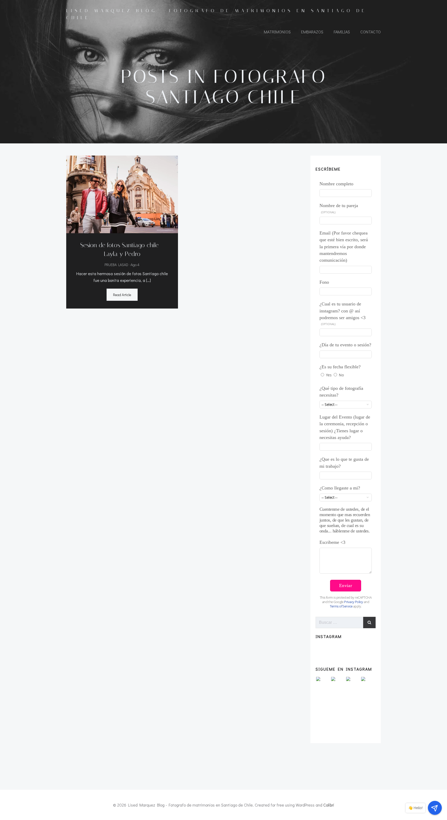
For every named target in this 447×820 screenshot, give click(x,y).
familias (342, 31)
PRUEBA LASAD (116, 264)
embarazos (312, 31)
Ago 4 (135, 264)
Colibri (328, 805)
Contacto (370, 31)
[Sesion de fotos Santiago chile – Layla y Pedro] (122, 193)
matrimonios (277, 31)
